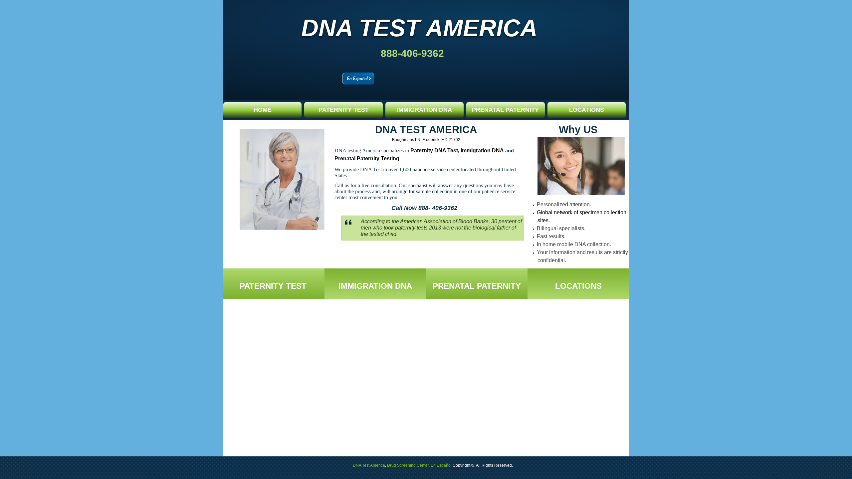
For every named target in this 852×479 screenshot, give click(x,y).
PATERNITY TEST (344, 109)
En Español (441, 465)
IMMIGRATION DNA (424, 109)
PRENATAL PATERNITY (505, 109)
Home (263, 109)
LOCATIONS (586, 109)
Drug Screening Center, (408, 465)
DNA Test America (419, 28)
